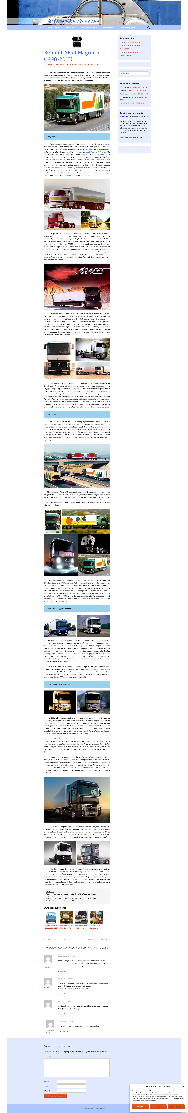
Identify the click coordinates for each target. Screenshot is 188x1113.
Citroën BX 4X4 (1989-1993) (135, 103)
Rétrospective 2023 (126, 56)
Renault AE (93, 64)
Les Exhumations (109, 27)
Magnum (80, 64)
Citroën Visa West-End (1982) (137, 91)
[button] (184, 1086)
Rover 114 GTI (124, 49)
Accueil (40, 27)
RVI (98, 64)
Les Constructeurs (89, 27)
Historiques (61, 64)
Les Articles (71, 27)
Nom (46, 1082)
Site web (47, 1091)
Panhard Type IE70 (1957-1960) (138, 94)
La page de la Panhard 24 (97, 939)
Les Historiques (128, 27)
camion (70, 64)
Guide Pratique (55, 27)
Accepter (140, 1107)
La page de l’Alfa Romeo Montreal (131, 42)
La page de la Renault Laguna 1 (130, 46)
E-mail (47, 1086)
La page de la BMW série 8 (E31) (130, 52)
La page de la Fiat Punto (56, 939)
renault (86, 64)
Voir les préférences (176, 1107)
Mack (75, 64)
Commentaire (49, 1056)
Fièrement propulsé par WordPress (94, 1109)
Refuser (158, 1107)
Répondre (63, 971)
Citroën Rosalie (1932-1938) (139, 87)
